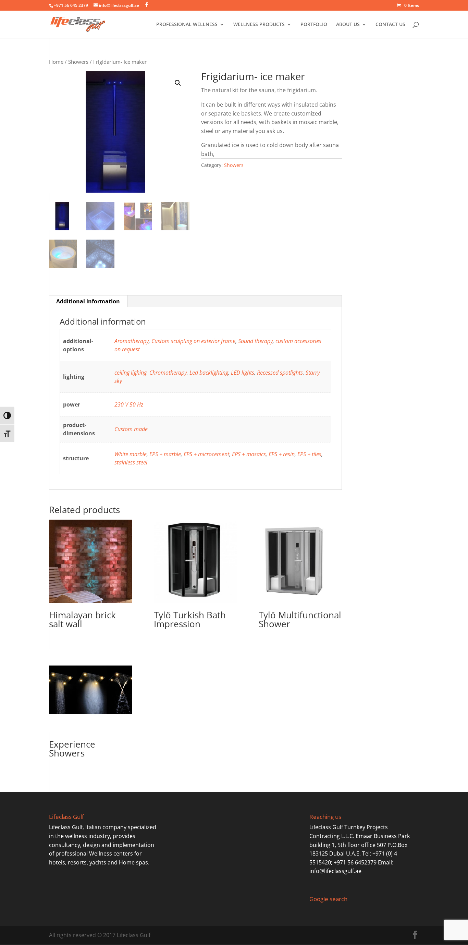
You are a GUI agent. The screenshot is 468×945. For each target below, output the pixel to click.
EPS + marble (165, 454)
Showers (78, 61)
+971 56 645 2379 (71, 5)
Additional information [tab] (88, 301)
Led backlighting (208, 372)
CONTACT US (390, 24)
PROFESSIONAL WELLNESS (187, 24)
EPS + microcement (206, 454)
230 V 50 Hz (128, 404)
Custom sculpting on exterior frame (193, 341)
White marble (130, 454)
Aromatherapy (131, 341)
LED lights (242, 372)
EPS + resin (282, 454)
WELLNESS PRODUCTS (259, 24)
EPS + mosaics (249, 454)
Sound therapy (255, 341)
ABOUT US (348, 24)
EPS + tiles (309, 454)
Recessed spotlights (280, 372)
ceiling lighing (130, 372)
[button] (178, 83)
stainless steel (130, 462)
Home (56, 61)
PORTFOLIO (313, 24)
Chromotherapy (168, 372)
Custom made (131, 429)
